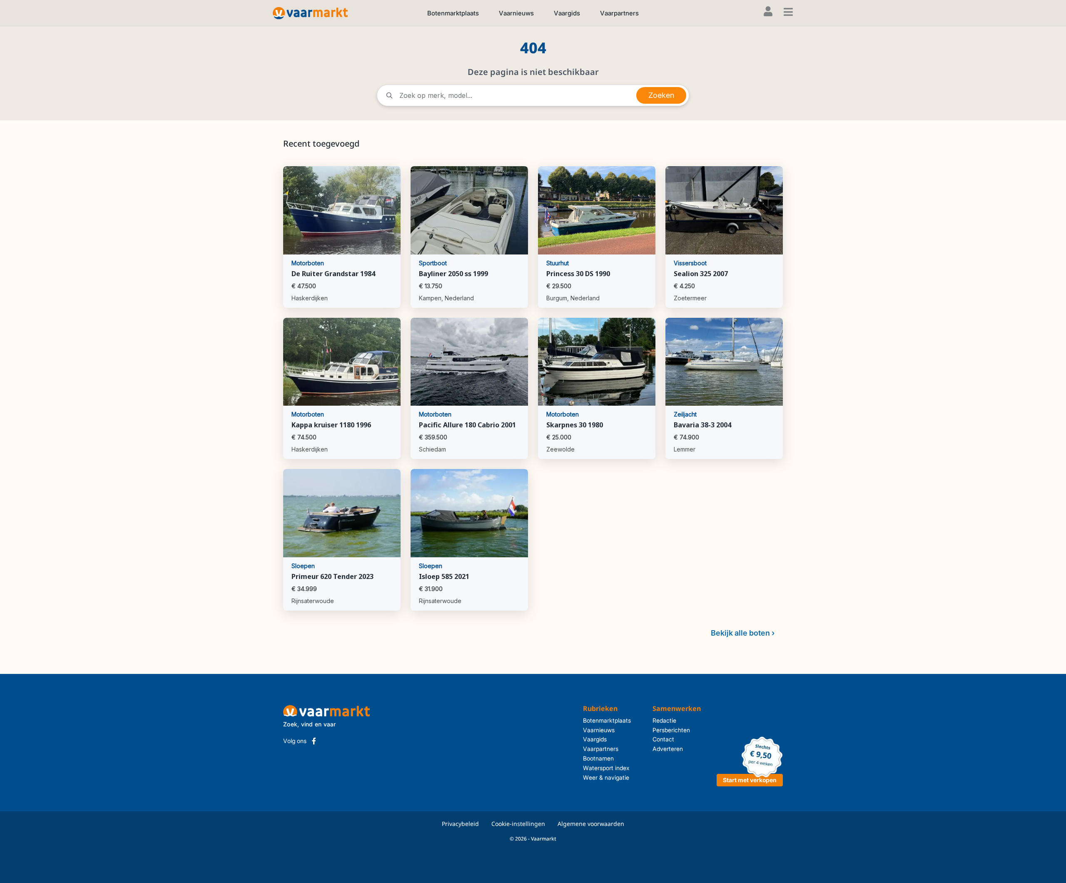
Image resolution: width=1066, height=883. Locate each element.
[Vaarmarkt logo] (310, 13)
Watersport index (606, 767)
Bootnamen (598, 758)
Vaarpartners (619, 13)
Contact (663, 739)
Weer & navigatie (606, 777)
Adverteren (668, 748)
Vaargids (567, 13)
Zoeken (661, 95)
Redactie (664, 720)
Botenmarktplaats (453, 13)
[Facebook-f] (314, 741)
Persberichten (671, 729)
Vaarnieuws (516, 13)
